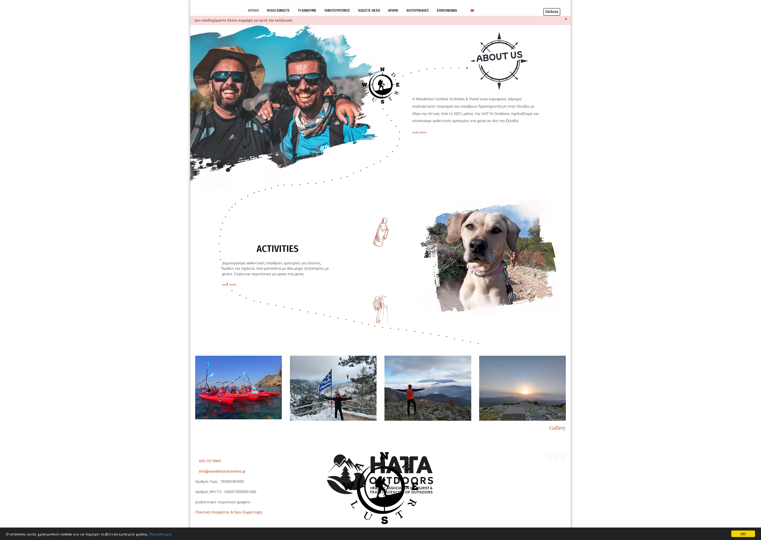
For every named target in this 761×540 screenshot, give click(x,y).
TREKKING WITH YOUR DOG (495, 334)
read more (419, 132)
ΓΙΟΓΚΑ (494, 317)
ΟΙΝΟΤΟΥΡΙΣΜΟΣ (533, 317)
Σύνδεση (551, 12)
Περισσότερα (160, 533)
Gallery (557, 428)
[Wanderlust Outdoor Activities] (380, 487)
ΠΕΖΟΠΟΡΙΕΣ (456, 320)
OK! (743, 533)
